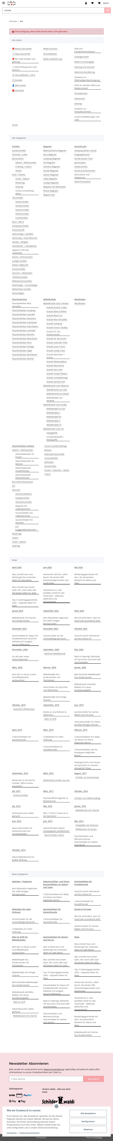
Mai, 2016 (47, 806)
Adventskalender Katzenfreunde (23, 476)
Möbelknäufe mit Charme (87, 810)
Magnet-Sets (49, 194)
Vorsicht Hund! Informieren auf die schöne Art (87, 637)
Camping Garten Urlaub (85, 150)
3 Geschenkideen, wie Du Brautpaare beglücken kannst (86, 752)
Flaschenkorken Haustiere (24, 318)
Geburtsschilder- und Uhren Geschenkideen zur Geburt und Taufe (56, 884)
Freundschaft (18, 230)
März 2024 (79, 610)
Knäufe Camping (54, 323)
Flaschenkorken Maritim (23, 334)
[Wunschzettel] (92, 3)
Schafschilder (21, 217)
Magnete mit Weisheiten (54, 186)
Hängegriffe (52, 432)
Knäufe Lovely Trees (56, 350)
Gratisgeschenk (81, 56)
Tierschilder (17, 197)
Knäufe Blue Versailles (57, 319)
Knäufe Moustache (55, 365)
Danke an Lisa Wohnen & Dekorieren (54, 713)
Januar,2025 (17, 610)
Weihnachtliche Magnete (54, 150)
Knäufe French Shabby (57, 327)
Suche (15, 124)
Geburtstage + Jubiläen (22, 234)
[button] (86, 3)
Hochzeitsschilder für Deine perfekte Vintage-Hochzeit (87, 723)
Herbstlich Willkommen (24, 709)
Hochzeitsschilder (23, 502)
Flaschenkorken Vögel (22, 350)
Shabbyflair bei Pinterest (87, 825)
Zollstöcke (48, 462)
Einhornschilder (20, 795)
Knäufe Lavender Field (57, 342)
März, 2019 (48, 730)
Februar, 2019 (80, 730)
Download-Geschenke (54, 454)
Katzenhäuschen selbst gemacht (23, 814)
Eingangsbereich (82, 154)
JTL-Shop (98, 1137)
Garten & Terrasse (82, 909)
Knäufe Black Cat (54, 315)
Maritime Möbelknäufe (54, 653)
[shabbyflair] (11, 3)
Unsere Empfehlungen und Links (86, 118)
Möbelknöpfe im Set (56, 408)
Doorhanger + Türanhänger (24, 285)
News (76, 937)
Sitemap (78, 103)
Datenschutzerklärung (84, 72)
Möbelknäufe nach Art (53, 428)
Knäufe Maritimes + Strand (56, 356)
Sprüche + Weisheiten (22, 273)
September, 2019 (51, 705)
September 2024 (51, 610)
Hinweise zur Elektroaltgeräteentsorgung (87, 78)
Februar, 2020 (49, 667)
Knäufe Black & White (56, 311)
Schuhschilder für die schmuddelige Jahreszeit (54, 637)
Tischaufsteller (51, 458)
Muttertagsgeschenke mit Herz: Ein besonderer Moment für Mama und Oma (86, 578)
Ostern (15, 537)
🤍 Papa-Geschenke (21, 53)
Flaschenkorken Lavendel (23, 330)
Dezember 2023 (19, 628)
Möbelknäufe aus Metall (58, 393)
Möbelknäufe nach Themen (56, 303)
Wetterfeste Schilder (21, 289)
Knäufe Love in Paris (56, 346)
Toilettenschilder (20, 277)
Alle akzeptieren (88, 1113)
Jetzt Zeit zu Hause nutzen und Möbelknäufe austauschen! (24, 677)
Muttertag (20, 182)
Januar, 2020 (80, 667)
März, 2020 (17, 667)
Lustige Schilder (19, 261)
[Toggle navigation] (3, 1)
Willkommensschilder (22, 281)
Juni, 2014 (47, 821)
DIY (13, 485)
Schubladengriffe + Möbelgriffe (55, 438)
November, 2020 (20, 649)
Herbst (18, 170)
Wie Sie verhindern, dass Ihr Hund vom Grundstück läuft (87, 619)
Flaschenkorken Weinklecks (24, 354)
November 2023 (50, 628)
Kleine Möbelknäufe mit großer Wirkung (23, 858)
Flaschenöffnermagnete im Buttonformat (55, 799)
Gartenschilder (19, 150)
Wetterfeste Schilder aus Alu (56, 780)
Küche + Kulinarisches (22, 257)
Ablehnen (88, 1129)
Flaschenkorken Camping (23, 310)
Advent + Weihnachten (25, 162)
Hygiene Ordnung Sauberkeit (20, 251)
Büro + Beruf (18, 221)
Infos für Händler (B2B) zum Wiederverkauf (87, 86)
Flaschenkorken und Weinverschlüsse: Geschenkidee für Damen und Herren (86, 840)
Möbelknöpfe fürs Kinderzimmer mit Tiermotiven (51, 677)
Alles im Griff (50, 719)
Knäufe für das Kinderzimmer (53, 333)
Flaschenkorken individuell (24, 322)
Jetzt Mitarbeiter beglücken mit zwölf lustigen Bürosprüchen (55, 620)
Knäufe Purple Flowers (57, 373)
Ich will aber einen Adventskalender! (20, 658)
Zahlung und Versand (84, 67)
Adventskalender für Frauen (24, 455)
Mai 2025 (78, 567)
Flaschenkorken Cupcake (23, 314)
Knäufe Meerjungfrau (57, 361)
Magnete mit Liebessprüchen (22, 507)
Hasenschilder (22, 201)
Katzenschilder (22, 209)
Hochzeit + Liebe (19, 154)
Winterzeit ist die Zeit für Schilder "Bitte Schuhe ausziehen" (23, 783)
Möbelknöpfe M (54, 416)
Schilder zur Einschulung (87, 777)
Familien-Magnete (51, 166)
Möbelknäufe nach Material (56, 385)
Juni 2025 (47, 567)
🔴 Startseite (18, 90)
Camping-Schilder (20, 225)
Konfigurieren (88, 1121)
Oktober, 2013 (18, 850)
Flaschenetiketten (23, 494)
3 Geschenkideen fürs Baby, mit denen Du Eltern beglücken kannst (87, 739)
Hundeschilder (22, 205)
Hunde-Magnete (50, 170)
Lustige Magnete (51, 182)
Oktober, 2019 (18, 705)
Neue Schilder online (54, 835)
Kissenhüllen (50, 466)
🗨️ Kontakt (17, 80)
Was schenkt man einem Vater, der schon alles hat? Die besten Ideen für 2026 (24, 590)
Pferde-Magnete (50, 190)
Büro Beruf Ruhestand (22, 481)
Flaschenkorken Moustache (24, 338)
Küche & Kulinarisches (84, 170)
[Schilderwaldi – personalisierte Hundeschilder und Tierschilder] (58, 1100)
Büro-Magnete (50, 154)
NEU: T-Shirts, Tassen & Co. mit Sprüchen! (55, 814)
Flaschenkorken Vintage (23, 346)
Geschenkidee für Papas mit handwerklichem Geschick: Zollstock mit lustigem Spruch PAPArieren (25, 640)
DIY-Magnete (49, 162)
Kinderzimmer (81, 166)
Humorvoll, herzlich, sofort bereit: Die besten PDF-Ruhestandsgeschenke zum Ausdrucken (56, 578)
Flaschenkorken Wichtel (23, 358)
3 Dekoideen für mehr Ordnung (53, 738)
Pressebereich (81, 93)
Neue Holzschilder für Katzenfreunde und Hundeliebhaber (22, 831)
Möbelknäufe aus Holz (57, 389)
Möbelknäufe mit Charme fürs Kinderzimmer (24, 619)
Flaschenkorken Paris (22, 342)
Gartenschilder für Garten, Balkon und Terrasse (86, 713)
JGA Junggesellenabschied (25, 528)
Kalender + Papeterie (22, 881)
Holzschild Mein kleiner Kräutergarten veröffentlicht (56, 829)
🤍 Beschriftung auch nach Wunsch (24, 68)
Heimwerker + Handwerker (24, 246)
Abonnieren (93, 1079)
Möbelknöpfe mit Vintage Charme (54, 698)
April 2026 (16, 567)
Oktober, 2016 (81, 791)
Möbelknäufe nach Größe (55, 404)
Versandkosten (50, 53)
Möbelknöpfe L (53, 412)
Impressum (79, 98)
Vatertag (19, 186)
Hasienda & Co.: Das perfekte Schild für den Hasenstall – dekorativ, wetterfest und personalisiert (54, 596)
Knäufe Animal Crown (57, 307)
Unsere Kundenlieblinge (55, 446)
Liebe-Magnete (50, 178)
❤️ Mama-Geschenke (22, 48)
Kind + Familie (18, 174)
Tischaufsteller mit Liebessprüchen (24, 514)
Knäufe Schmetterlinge (57, 377)
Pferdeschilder (22, 213)
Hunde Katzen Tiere (83, 158)
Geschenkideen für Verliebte (24, 521)
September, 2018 (20, 773)
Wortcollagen (18, 293)
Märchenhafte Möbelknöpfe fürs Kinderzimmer (87, 676)
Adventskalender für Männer (24, 462)
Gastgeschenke (22, 498)
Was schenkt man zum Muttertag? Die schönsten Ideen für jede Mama (24, 577)
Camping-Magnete (51, 158)
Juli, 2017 (16, 791)
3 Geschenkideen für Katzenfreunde (21, 738)
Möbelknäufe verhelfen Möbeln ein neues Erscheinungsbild (85, 687)
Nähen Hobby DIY (20, 265)
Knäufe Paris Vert (55, 369)
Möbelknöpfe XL (54, 424)
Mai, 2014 (78, 821)
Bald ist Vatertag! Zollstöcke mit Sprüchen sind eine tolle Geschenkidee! (87, 659)
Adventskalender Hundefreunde (23, 469)
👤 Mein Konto (19, 85)
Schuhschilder (18, 269)
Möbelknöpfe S (53, 420)
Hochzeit (16, 490)
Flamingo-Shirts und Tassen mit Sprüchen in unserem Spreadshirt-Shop (87, 765)
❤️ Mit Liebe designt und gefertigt (23, 60)
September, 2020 (51, 649)
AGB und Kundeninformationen (84, 50)
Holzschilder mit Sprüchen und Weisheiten (55, 688)
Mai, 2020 (78, 649)
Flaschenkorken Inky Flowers (25, 326)
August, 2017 (80, 773)
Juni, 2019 (79, 705)
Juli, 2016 (16, 806)
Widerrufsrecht (50, 48)
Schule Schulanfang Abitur (24, 192)
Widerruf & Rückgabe (84, 61)
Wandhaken (79, 303)
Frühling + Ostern (23, 166)
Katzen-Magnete (50, 174)
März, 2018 (48, 773)
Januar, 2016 (80, 806)
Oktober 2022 (80, 628)
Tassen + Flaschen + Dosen (56, 470)
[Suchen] (107, 10)
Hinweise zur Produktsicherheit (82, 110)
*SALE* (47, 474)
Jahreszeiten (18, 158)
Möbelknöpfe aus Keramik (55, 399)
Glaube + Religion (20, 242)
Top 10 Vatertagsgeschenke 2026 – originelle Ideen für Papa (24, 603)
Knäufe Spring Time (56, 381)
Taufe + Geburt (22, 178)
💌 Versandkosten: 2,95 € (23, 75)
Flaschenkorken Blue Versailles (21, 305)
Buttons (48, 450)
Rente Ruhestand (82, 181)
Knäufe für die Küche (56, 338)
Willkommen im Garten (86, 829)
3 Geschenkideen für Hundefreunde (52, 748)
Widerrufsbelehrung (52, 59)
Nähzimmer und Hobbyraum (82, 176)
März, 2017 (48, 791)
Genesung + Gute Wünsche (24, 238)
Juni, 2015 (16, 821)
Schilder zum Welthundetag (87, 798)
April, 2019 (17, 730)
